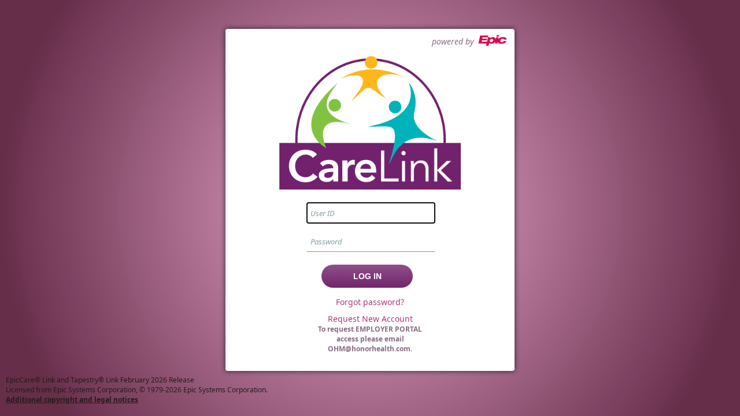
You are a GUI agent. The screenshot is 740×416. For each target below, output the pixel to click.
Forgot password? (370, 301)
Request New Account (370, 318)
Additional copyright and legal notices (72, 399)
